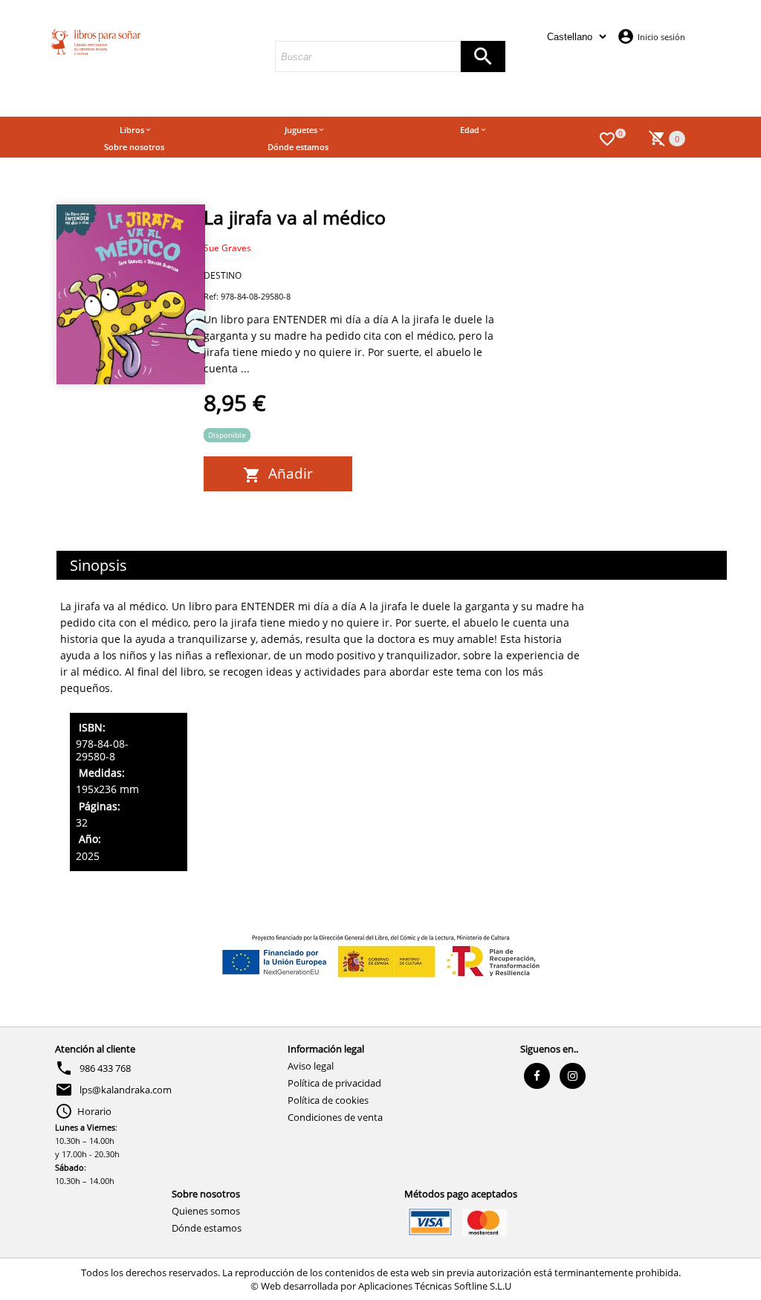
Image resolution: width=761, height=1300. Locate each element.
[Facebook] (537, 1076)
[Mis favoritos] (607, 137)
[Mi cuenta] (626, 36)
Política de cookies (328, 1100)
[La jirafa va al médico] (130, 294)
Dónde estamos (207, 1228)
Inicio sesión (661, 36)
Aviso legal (311, 1066)
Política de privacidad (334, 1083)
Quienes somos (206, 1210)
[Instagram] (573, 1076)
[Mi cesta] (657, 137)
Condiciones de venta (335, 1117)
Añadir (287, 473)
